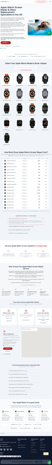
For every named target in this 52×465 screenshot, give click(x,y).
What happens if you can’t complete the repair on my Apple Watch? (21, 384)
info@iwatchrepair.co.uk (6, 446)
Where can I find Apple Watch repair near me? (17, 390)
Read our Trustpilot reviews (25, 428)
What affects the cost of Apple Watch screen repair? (18, 233)
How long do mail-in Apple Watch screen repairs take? (18, 377)
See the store (9, 320)
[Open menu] (50, 2)
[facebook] (1, 449)
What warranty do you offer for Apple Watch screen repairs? (19, 387)
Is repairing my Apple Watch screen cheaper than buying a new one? (21, 226)
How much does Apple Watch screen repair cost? (18, 218)
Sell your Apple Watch (41, 1)
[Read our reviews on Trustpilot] (2, 46)
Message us (8, 351)
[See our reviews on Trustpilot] (35, 1)
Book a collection (43, 322)
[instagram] (7, 449)
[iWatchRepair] (5, 1)
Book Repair (5, 42)
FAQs (32, 366)
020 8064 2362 (8, 354)
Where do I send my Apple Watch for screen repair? (18, 394)
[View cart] (48, 2)
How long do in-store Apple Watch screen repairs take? (19, 380)
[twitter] (4, 449)
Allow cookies (38, 462)
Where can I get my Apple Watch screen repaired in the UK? (19, 229)
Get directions (8, 348)
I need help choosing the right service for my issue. (18, 370)
